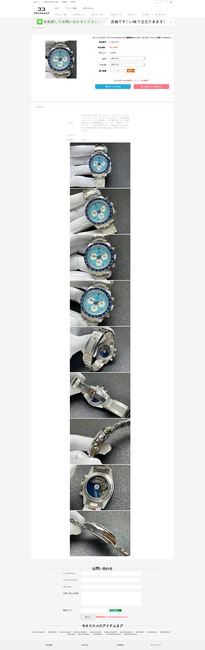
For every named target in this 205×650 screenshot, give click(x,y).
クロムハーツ (115, 15)
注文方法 (84, 645)
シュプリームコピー (38, 632)
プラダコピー (71, 634)
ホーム (33, 28)
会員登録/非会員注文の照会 (51, 2)
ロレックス (40, 28)
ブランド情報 (71, 8)
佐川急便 (73, 2)
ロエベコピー (52, 632)
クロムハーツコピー (110, 632)
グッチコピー (140, 632)
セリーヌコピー (165, 632)
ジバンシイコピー (95, 632)
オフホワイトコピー (130, 634)
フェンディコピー (65, 632)
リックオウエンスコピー (113, 634)
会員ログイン (36, 2)
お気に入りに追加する (153, 87)
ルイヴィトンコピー (126, 632)
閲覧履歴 (64, 2)
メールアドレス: (70, 580)
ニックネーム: (69, 573)
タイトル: (67, 587)
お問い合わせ (88, 8)
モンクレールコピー (80, 632)
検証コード (68, 610)
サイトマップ (156, 645)
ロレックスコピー (137, 30)
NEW (57, 8)
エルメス (132, 15)
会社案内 (120, 645)
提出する (88, 617)
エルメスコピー (152, 632)
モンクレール (97, 15)
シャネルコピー (98, 634)
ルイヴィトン (79, 15)
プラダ (145, 15)
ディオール (160, 15)
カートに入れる (114, 87)
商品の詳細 (40, 107)
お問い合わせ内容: (71, 593)
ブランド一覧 (60, 15)
